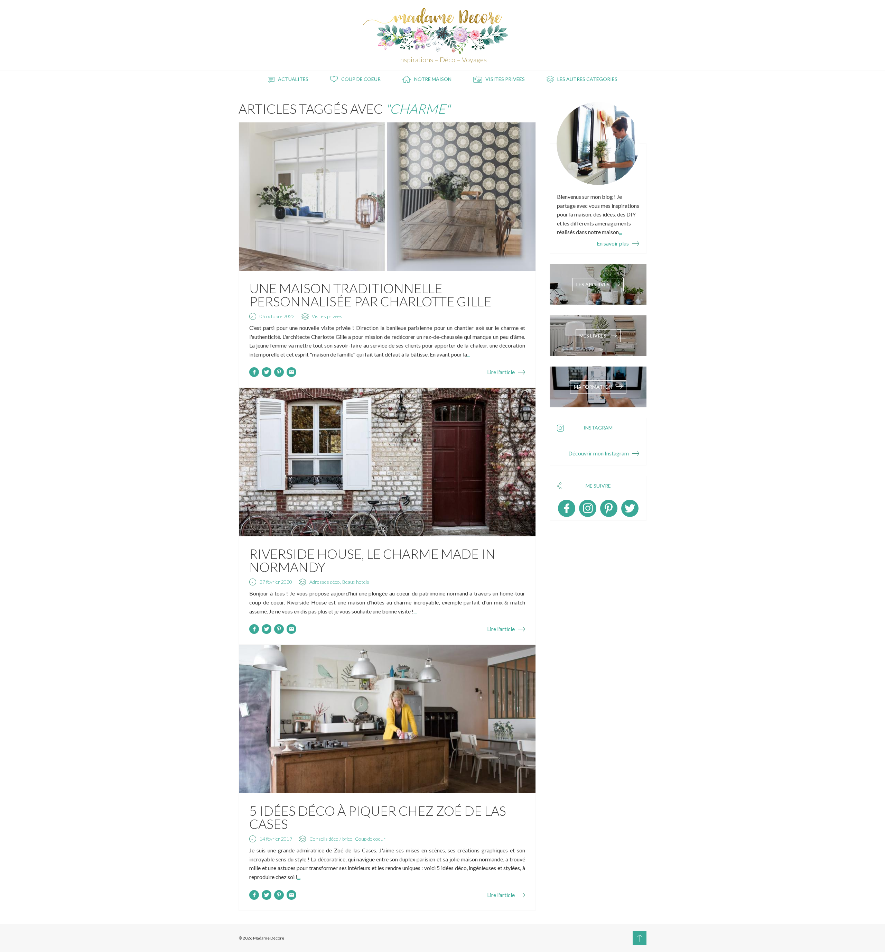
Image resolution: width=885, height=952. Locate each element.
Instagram (587, 508)
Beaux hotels (355, 582)
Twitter (630, 508)
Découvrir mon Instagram (598, 453)
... (468, 354)
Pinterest (608, 508)
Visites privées (505, 79)
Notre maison (432, 79)
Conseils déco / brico (331, 839)
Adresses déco (324, 582)
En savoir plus (613, 243)
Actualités (293, 79)
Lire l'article (501, 372)
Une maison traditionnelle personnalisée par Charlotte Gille (370, 294)
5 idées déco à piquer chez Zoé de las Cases (377, 817)
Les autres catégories (587, 79)
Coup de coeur (361, 79)
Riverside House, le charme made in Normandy (372, 560)
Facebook (566, 508)
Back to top (639, 938)
